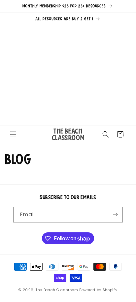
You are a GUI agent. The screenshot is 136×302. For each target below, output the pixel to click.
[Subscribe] (115, 214)
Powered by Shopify (98, 289)
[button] (13, 134)
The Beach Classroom (57, 289)
